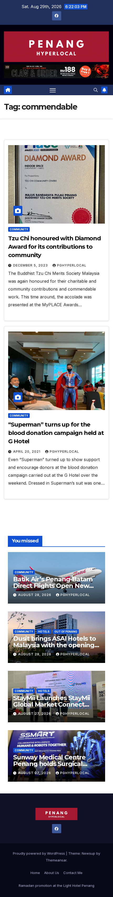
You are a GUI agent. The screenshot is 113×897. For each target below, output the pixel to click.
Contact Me (73, 873)
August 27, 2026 (35, 714)
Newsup (88, 853)
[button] (96, 90)
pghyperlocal (71, 265)
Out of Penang (65, 631)
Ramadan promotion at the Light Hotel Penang (56, 885)
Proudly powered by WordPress (39, 853)
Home (35, 873)
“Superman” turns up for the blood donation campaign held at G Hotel (56, 433)
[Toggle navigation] (53, 90)
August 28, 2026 (35, 595)
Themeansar (56, 860)
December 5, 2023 (31, 265)
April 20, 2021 (27, 451)
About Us (51, 873)
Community (19, 229)
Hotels (43, 631)
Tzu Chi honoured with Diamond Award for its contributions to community (54, 247)
